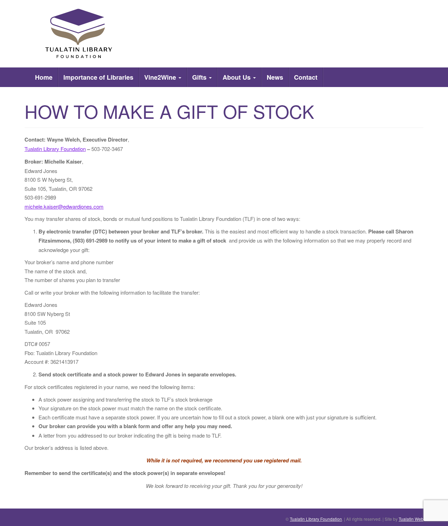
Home (43, 77)
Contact (305, 77)
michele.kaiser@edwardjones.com (64, 206)
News (275, 77)
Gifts (200, 77)
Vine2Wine (161, 77)
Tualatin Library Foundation (55, 148)
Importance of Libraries (98, 77)
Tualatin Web (411, 519)
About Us (237, 77)
